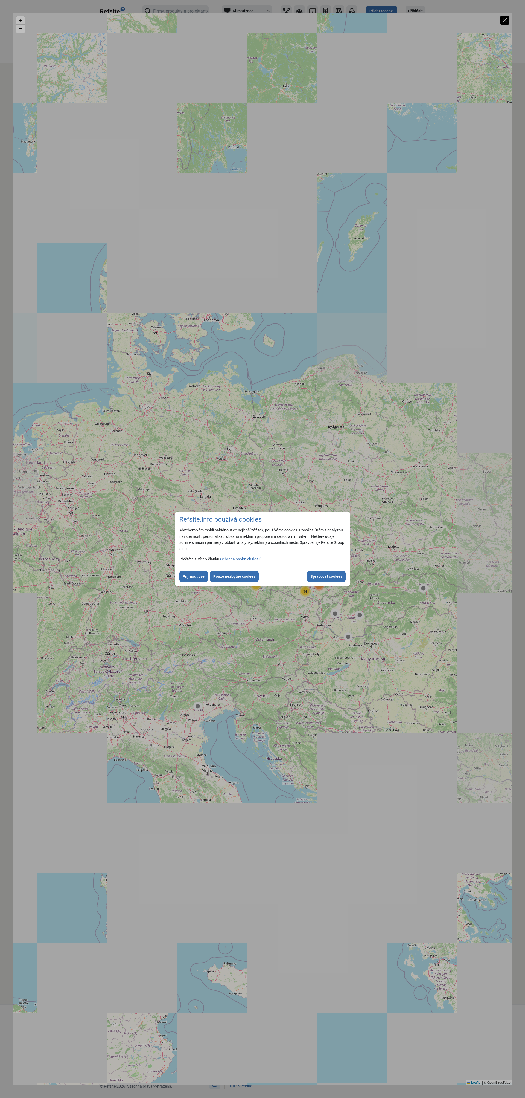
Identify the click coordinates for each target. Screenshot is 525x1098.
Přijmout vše (194, 576)
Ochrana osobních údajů (241, 559)
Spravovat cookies (326, 576)
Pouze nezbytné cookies (234, 576)
